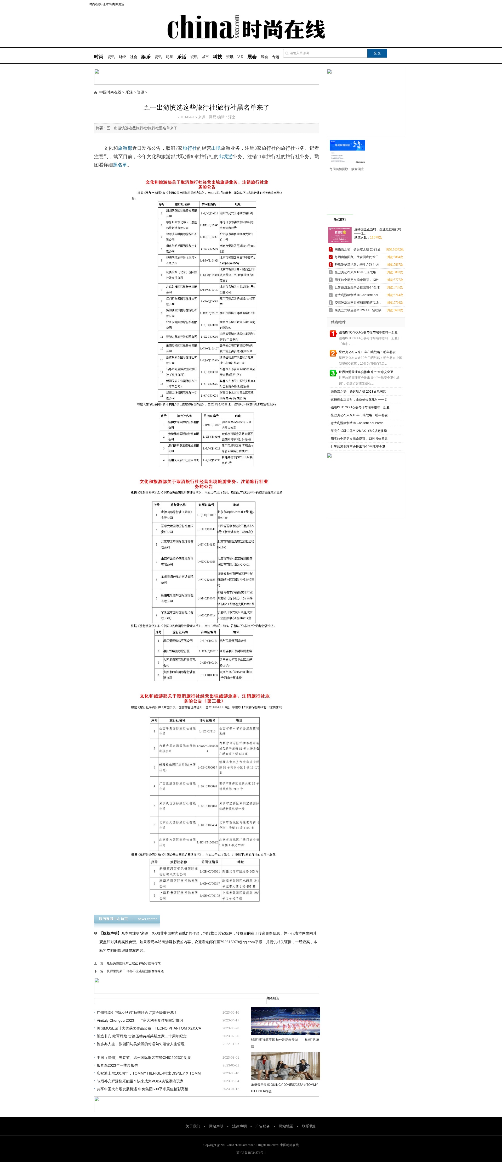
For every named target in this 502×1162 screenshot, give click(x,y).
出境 (216, 148)
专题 (275, 57)
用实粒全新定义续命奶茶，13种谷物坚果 (359, 439)
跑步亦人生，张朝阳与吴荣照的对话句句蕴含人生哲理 (141, 1044)
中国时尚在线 (110, 92)
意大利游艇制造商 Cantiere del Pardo (357, 423)
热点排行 (340, 219)
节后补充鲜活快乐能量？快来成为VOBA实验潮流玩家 (140, 1081)
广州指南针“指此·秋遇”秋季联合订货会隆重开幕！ (137, 1012)
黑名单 (120, 165)
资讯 (111, 57)
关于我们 (193, 1126)
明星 (169, 57)
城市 (205, 57)
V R (240, 57)
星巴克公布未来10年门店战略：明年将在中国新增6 (357, 273)
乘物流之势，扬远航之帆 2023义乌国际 (358, 391)
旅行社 (189, 148)
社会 (133, 57)
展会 (264, 57)
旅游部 (125, 148)
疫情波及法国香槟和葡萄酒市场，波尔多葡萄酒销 (358, 303)
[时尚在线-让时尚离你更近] (251, 38)
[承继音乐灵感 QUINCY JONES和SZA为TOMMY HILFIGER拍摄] (285, 1066)
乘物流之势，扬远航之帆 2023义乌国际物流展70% (357, 250)
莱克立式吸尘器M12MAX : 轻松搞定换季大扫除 (358, 311)
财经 (122, 57)
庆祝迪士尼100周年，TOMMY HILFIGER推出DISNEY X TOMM (149, 1073)
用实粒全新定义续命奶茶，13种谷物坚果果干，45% (357, 280)
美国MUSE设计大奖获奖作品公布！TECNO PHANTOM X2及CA (149, 1028)
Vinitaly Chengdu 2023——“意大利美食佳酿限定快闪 (140, 1020)
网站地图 (286, 1126)
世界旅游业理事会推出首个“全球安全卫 (366, 372)
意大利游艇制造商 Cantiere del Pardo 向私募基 (356, 296)
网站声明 (216, 1126)
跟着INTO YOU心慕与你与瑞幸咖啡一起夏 (368, 332)
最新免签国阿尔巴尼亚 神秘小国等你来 (134, 963)
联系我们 (309, 1126)
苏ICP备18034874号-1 (251, 1153)
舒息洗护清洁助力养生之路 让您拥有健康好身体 (357, 265)
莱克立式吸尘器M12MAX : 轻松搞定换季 (359, 431)
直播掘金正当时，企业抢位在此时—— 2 (359, 399)
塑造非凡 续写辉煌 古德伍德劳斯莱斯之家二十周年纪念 (142, 1036)
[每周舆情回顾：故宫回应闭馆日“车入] (345, 150)
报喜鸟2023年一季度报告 (117, 1065)
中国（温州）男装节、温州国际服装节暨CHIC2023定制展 (144, 1057)
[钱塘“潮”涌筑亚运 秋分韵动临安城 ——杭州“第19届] (285, 1021)
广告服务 (262, 1126)
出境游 (226, 156)
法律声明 (239, 1126)
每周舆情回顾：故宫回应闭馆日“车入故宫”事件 (357, 258)
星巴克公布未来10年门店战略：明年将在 (367, 352)
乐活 (129, 92)
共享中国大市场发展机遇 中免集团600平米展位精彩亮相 (142, 1089)
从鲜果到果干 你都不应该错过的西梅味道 (135, 971)
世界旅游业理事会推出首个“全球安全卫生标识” (357, 288)
